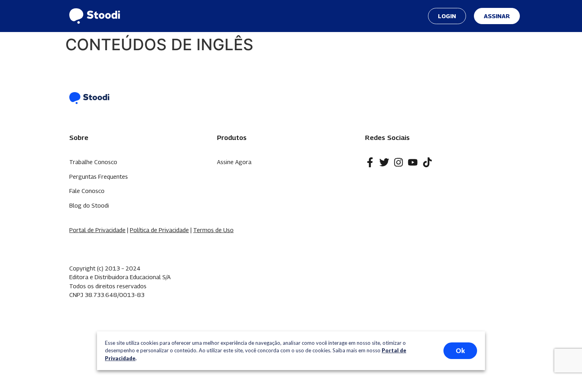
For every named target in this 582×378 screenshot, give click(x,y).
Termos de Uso (213, 229)
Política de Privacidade (159, 229)
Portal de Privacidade (97, 229)
